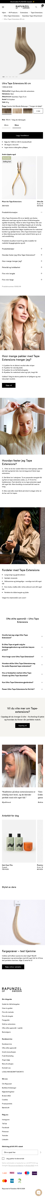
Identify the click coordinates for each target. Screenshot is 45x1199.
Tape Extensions (36, 12)
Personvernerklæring (16, 1165)
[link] (6, 125)
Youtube (5, 1135)
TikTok (4, 1123)
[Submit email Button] (40, 1152)
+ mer (38, 111)
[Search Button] (36, 7)
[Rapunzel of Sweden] (22, 7)
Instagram (6, 1119)
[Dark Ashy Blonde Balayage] (27, 110)
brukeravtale (19, 1158)
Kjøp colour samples (13, 967)
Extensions (24, 12)
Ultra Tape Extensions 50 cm (14, 19)
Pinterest (5, 1131)
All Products (13, 12)
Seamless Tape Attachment (32, 16)
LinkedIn (5, 1139)
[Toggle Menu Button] (3, 7)
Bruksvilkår (30, 1165)
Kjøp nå (9, 385)
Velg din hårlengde (19, 120)
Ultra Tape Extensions (12, 16)
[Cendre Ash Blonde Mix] (17, 110)
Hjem (4, 12)
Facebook (5, 1127)
